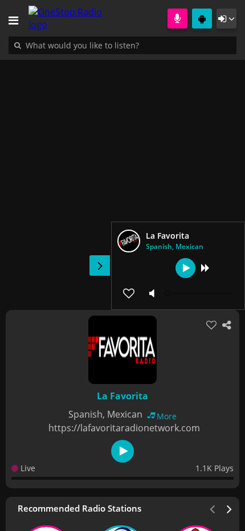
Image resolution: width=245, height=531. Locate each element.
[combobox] (116, 45)
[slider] (199, 293)
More (167, 416)
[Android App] (202, 18)
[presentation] (229, 508)
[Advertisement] (122, 178)
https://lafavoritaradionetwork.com (124, 428)
